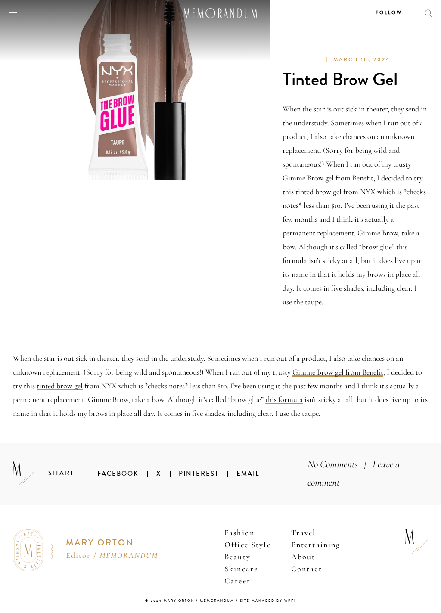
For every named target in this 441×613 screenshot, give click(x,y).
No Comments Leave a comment (353, 473)
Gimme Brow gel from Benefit (337, 372)
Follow (389, 12)
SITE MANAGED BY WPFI (268, 600)
